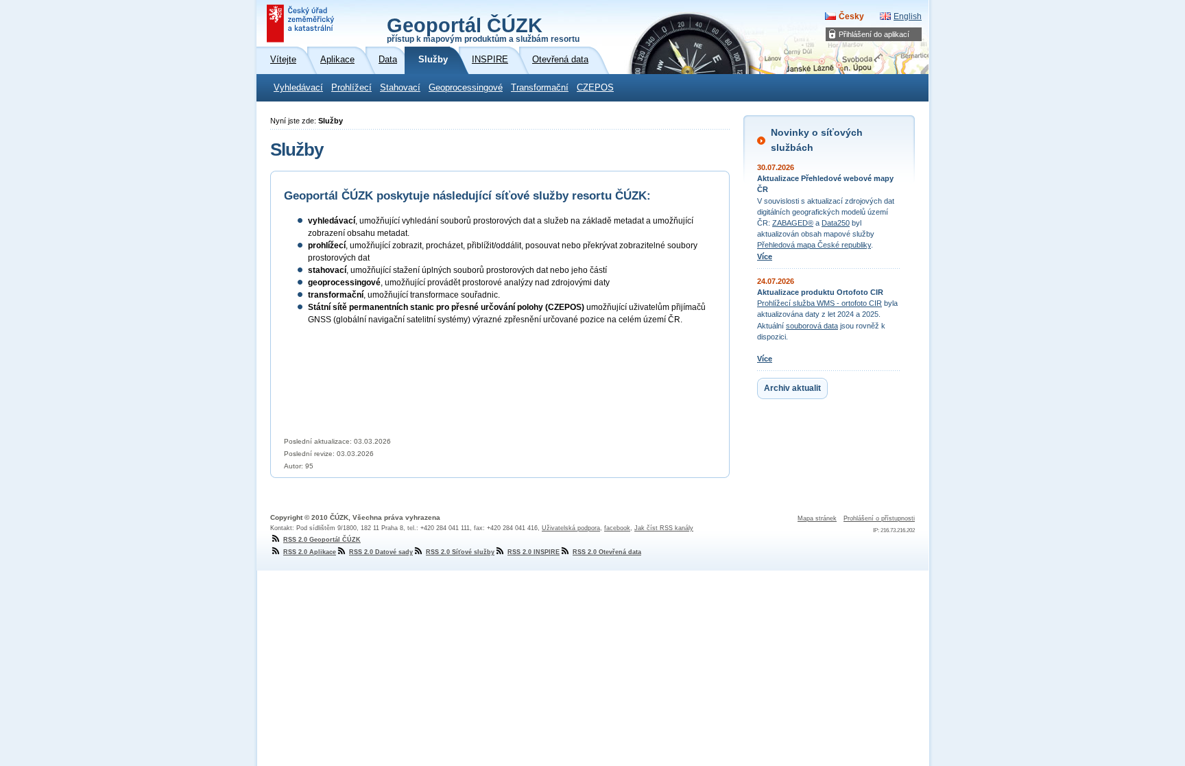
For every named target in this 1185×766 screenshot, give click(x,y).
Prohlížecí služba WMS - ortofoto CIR (819, 303)
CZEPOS (595, 88)
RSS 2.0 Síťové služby (460, 552)
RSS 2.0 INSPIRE (533, 552)
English (908, 16)
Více (764, 256)
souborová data (812, 326)
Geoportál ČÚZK (483, 28)
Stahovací (400, 88)
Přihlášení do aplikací (874, 34)
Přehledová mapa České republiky (814, 245)
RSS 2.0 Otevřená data (607, 552)
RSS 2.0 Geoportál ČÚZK (322, 539)
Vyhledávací (298, 88)
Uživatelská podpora (571, 528)
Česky (851, 16)
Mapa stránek (817, 518)
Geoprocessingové (466, 88)
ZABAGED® (792, 223)
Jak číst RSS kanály (663, 528)
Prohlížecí (351, 88)
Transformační (539, 88)
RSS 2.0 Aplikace (309, 552)
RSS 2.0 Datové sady (381, 552)
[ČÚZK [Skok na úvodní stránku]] (302, 23)
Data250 (836, 223)
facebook (617, 528)
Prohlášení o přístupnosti (879, 518)
